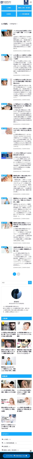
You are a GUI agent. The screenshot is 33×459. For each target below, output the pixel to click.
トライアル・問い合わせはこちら (15, 456)
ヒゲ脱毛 (7, 439)
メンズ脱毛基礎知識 (10, 443)
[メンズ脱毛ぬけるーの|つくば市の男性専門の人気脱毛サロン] (6, 2)
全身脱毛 (6, 446)
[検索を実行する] (30, 282)
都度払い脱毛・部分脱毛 (11, 450)
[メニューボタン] (30, 2)
